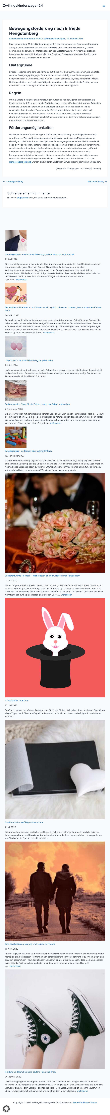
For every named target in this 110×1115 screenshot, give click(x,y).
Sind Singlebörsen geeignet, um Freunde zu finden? (30, 944)
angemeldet (23, 197)
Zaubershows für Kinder (16, 700)
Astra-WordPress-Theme (85, 1102)
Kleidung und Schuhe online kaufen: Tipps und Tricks (30, 1072)
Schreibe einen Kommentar (22, 38)
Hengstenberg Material (20, 162)
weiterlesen (21, 279)
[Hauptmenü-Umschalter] (104, 6)
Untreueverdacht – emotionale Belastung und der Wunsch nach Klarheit (39, 254)
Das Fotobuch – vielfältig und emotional (24, 822)
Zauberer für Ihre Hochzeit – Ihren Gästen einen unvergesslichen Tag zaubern (42, 575)
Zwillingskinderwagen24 (23, 5)
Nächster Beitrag (97, 182)
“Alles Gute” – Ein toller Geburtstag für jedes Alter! (29, 360)
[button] (6, 1108)
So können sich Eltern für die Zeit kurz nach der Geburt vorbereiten (37, 404)
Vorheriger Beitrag (13, 182)
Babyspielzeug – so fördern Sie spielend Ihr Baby (28, 451)
